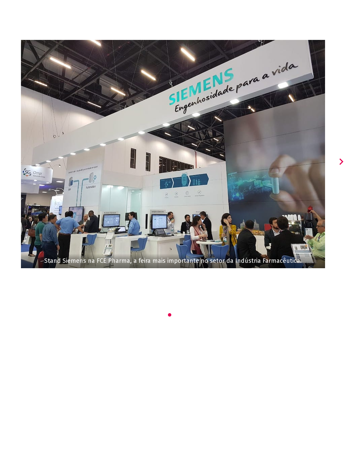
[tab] (169, 315)
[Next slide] (341, 162)
